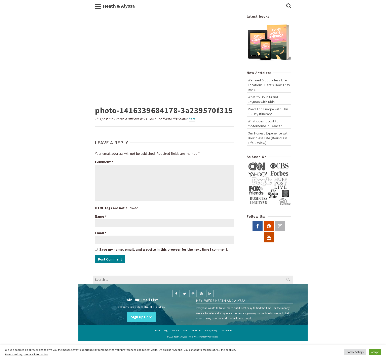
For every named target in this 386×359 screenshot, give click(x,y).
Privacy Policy (211, 330)
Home (157, 330)
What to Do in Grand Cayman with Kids (263, 99)
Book (185, 330)
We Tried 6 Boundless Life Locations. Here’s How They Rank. (269, 85)
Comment (104, 162)
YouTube (175, 330)
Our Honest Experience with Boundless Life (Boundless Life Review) (268, 138)
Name (101, 216)
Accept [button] (375, 352)
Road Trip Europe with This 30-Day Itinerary (268, 111)
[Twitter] (184, 293)
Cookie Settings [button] (355, 352)
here (192, 119)
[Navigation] (98, 6)
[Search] (288, 6)
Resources (196, 330)
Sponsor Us (226, 330)
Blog (165, 330)
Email (100, 233)
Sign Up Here (141, 317)
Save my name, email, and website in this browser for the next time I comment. (163, 249)
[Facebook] (176, 293)
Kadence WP (213, 336)
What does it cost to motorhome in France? (265, 123)
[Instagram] (193, 293)
